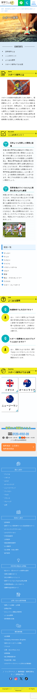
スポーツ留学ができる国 (14, 64)
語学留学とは (10, 51)
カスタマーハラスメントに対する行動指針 (17, 663)
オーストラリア (9, 484)
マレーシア (7, 501)
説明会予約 (7, 608)
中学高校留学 (8, 536)
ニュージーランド (10, 488)
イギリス (7, 477)
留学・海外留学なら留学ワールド (19, 689)
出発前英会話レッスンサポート (14, 584)
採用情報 (7, 653)
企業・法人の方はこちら (12, 650)
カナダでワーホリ (10, 532)
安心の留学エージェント (12, 577)
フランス (7, 498)
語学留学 (7, 522)
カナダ (6, 481)
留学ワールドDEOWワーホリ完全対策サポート (19, 526)
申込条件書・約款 (10, 660)
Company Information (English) (15, 640)
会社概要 (7, 636)
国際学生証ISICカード (11, 587)
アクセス (7, 646)
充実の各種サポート (10, 574)
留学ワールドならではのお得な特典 (15, 581)
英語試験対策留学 (10, 543)
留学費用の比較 (9, 619)
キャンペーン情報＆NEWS (13, 612)
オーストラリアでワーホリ (12, 529)
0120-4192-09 (21, 433)
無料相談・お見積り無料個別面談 (11, 447)
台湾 (5, 505)
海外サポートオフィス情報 (12, 643)
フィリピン (7, 491)
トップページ (10, 671)
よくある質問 (10, 60)
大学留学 (7, 539)
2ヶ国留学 (7, 546)
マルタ (6, 495)
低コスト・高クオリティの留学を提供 (16, 570)
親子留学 (7, 553)
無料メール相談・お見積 (12, 605)
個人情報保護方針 (10, 657)
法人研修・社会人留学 (11, 550)
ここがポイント (11, 56)
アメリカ (7, 474)
